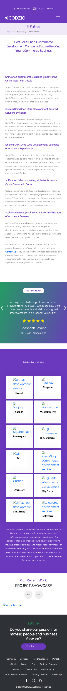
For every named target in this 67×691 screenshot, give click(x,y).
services (24, 659)
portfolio (56, 659)
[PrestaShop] (47, 461)
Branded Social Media (16, 674)
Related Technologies (33, 362)
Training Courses (39, 674)
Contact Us (33, 646)
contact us (31, 669)
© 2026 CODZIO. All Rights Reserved (33, 687)
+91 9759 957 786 (23, 9)
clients (13, 664)
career (24, 664)
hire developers (40, 659)
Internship (17, 669)
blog (34, 664)
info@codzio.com (45, 8)
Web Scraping (48, 669)
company (11, 659)
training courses (48, 664)
